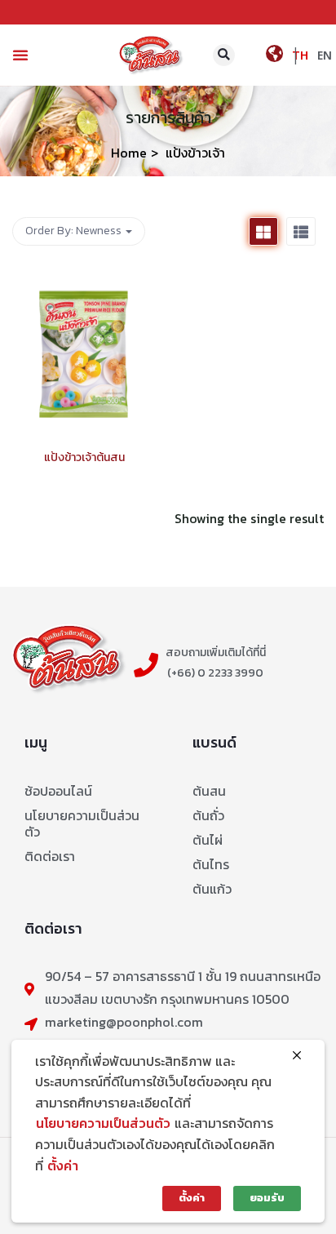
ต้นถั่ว (208, 815)
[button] (20, 54)
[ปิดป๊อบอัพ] (297, 1056)
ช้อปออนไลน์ (58, 791)
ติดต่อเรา (49, 856)
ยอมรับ (267, 1197)
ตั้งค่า (62, 1165)
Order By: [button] (73, 230)
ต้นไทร (210, 864)
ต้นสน (209, 791)
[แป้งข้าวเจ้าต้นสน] (84, 280)
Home (129, 152)
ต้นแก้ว (212, 889)
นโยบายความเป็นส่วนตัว (81, 823)
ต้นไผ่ (207, 840)
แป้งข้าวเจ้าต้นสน (84, 457)
